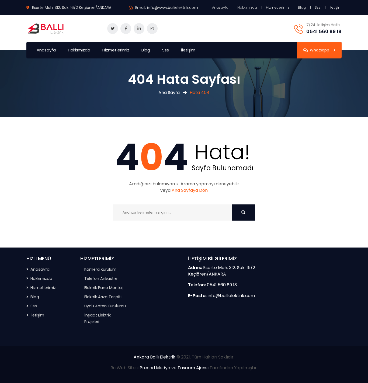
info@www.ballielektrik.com (172, 7)
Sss (318, 7)
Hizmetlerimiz (277, 7)
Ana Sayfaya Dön (190, 190)
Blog (302, 7)
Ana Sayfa (169, 92)
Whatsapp (319, 50)
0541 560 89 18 (324, 31)
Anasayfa (220, 7)
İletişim (335, 7)
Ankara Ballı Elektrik (154, 357)
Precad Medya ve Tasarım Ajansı (174, 368)
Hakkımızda (247, 7)
